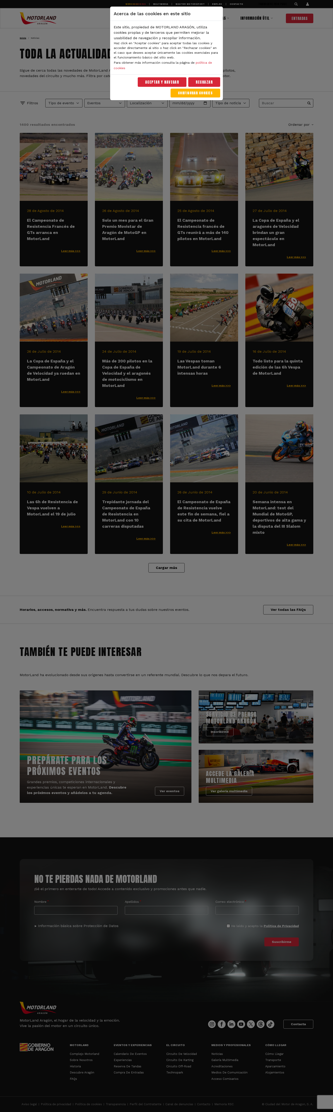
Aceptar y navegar (162, 82)
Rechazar (204, 82)
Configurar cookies (195, 93)
